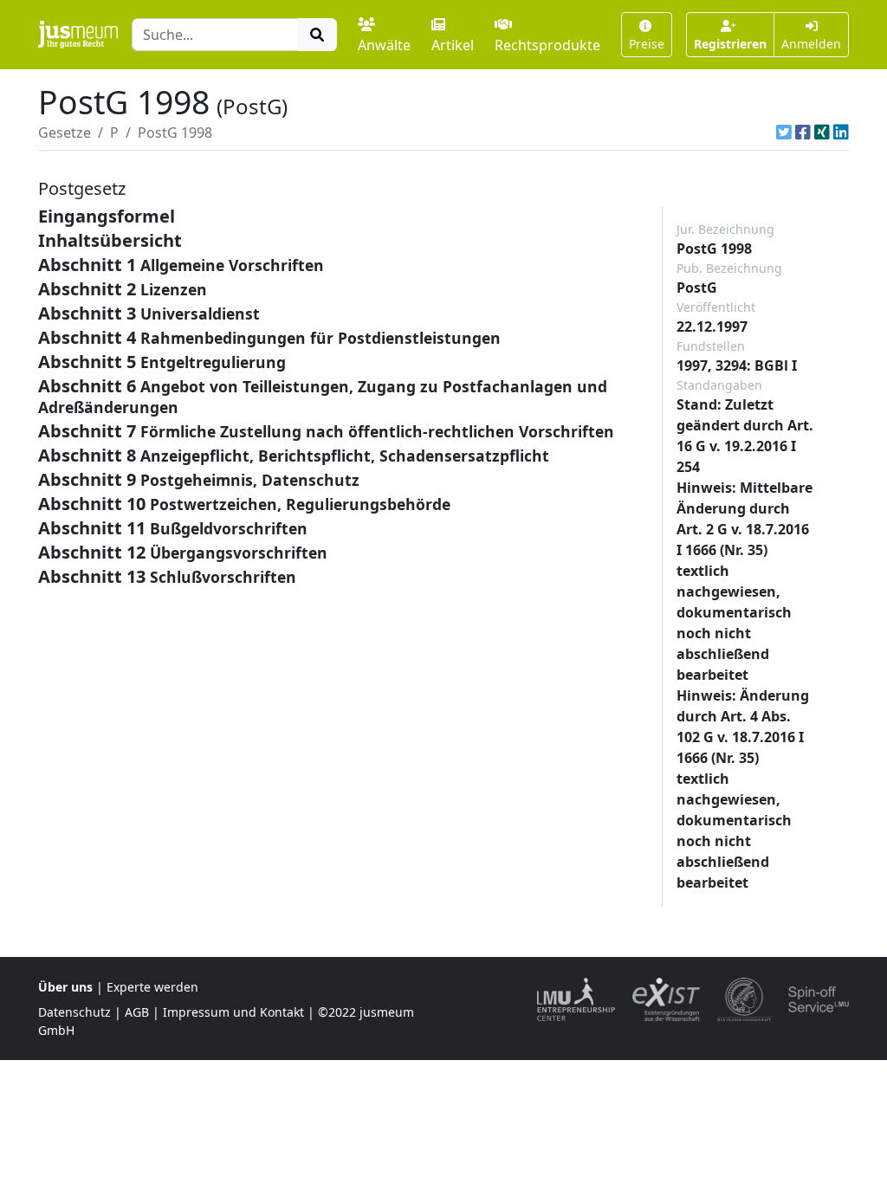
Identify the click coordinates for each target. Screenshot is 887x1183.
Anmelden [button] (811, 44)
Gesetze (64, 132)
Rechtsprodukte (547, 45)
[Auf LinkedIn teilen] (841, 132)
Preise (646, 44)
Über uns (65, 987)
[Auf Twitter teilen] (784, 132)
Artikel (452, 45)
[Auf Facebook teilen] (803, 132)
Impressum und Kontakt (233, 1012)
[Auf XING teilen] (822, 132)
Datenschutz (74, 1012)
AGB (137, 1012)
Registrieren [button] (730, 44)
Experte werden (152, 987)
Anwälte (384, 45)
